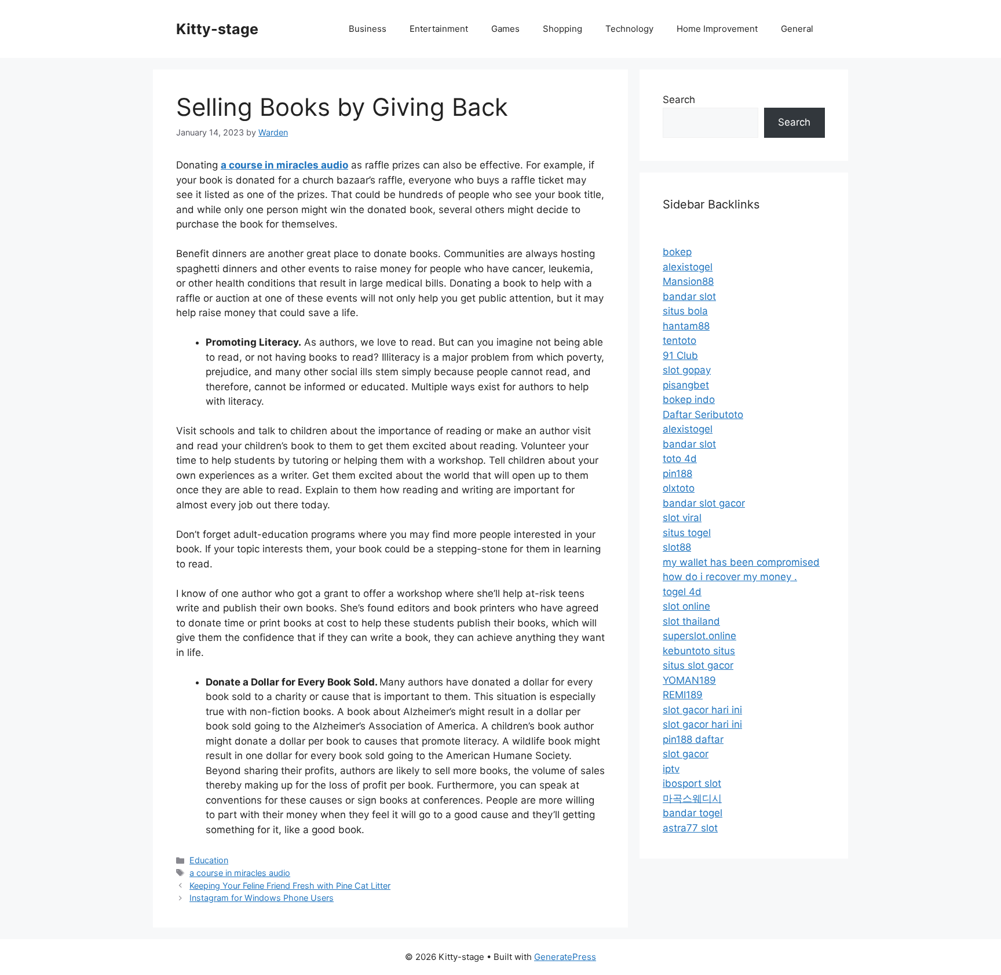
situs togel (687, 532)
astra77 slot (690, 828)
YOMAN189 (689, 680)
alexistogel (688, 267)
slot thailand (691, 621)
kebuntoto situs (699, 651)
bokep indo (689, 399)
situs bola (685, 311)
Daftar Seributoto (703, 414)
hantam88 (686, 326)
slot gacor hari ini (702, 710)
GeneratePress (565, 956)
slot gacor (685, 754)
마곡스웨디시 (692, 798)
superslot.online (699, 636)
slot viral (682, 517)
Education (208, 860)
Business (367, 28)
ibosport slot (692, 783)
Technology (629, 28)
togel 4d (682, 592)
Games (505, 28)
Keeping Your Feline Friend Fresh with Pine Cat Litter (289, 885)
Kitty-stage (217, 29)
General (797, 28)
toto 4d (680, 458)
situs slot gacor (698, 665)
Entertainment (439, 28)
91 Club (680, 355)
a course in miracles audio (239, 873)
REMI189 (683, 695)
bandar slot (689, 296)
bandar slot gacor (704, 503)
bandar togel (692, 813)
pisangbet (686, 385)
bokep (677, 252)
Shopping (562, 28)
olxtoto (679, 488)
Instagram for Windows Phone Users (261, 898)
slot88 (677, 547)
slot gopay (687, 370)
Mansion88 (688, 281)
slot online (686, 606)
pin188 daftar (693, 739)
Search (679, 99)
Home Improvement (717, 28)
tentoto (679, 340)
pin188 (677, 473)
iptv (671, 769)
